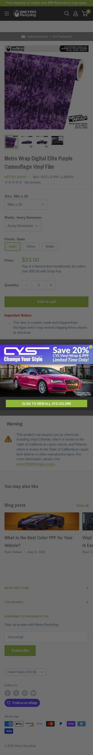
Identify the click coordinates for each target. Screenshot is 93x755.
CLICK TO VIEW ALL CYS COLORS (46, 403)
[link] (46, 371)
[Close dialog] (90, 347)
